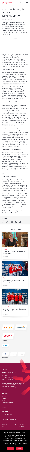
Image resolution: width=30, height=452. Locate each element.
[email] (20, 221)
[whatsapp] (16, 221)
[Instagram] (2, 414)
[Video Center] (11, 414)
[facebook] (3, 221)
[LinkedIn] (8, 414)
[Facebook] (5, 414)
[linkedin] (11, 221)
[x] (7, 221)
